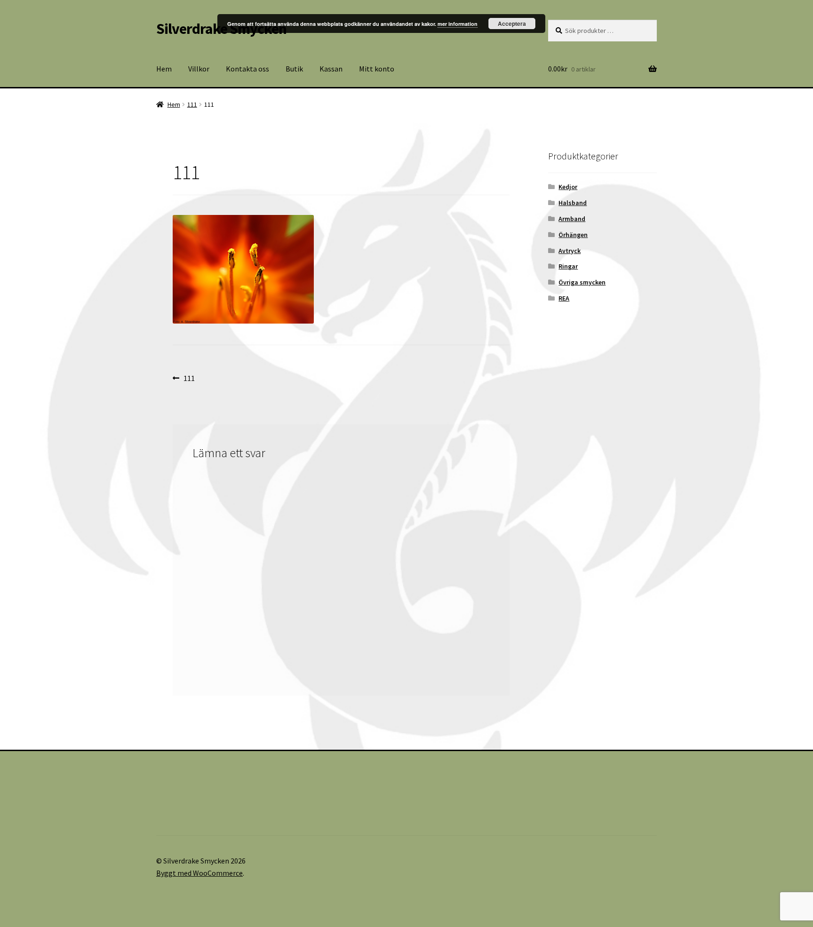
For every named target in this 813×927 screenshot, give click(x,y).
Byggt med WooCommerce (199, 873)
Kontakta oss (247, 68)
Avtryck (569, 250)
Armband (571, 218)
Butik (294, 68)
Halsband (572, 202)
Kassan (331, 68)
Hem (164, 68)
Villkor (198, 68)
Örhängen (573, 234)
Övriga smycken (582, 282)
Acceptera (512, 23)
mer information (458, 23)
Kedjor (567, 186)
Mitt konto (376, 68)
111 (192, 104)
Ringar (568, 266)
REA (563, 298)
